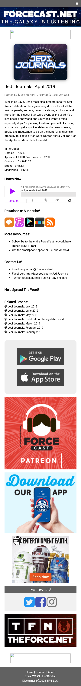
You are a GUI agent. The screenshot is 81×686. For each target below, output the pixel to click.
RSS (25, 246)
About (51, 672)
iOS (51, 250)
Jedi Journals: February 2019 (25, 327)
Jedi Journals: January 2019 (25, 332)
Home (29, 672)
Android (64, 250)
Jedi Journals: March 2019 (24, 323)
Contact (41, 672)
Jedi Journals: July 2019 (22, 306)
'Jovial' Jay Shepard (55, 278)
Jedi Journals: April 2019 (30, 86)
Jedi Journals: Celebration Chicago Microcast (36, 319)
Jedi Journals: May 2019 (22, 315)
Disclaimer (28, 680)
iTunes (16, 246)
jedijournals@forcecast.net (36, 269)
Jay (23, 95)
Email (33, 246)
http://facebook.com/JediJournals (47, 273)
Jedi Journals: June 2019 (23, 310)
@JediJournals (31, 278)
